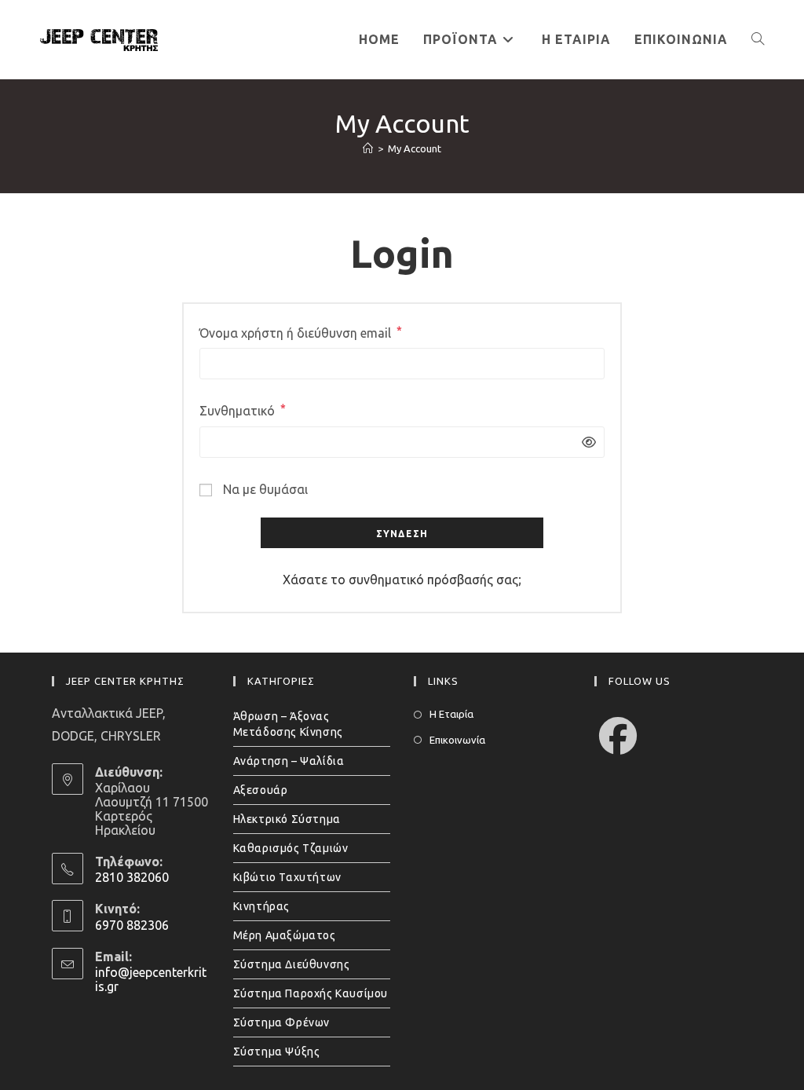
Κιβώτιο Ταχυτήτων (287, 877)
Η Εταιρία (451, 713)
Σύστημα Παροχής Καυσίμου (310, 993)
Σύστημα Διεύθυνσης (291, 964)
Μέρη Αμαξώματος (284, 935)
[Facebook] (618, 736)
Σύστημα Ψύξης (276, 1051)
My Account (414, 148)
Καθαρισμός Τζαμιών (291, 848)
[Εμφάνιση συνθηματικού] (585, 442)
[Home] (368, 148)
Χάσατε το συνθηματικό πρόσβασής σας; (402, 579)
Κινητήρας (261, 906)
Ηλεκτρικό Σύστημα (287, 819)
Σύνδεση (402, 534)
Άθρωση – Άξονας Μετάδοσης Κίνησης (288, 724)
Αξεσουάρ (260, 790)
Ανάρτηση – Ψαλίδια (289, 761)
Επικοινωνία (457, 739)
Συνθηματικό (242, 410)
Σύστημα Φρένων (281, 1022)
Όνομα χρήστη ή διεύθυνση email (300, 332)
